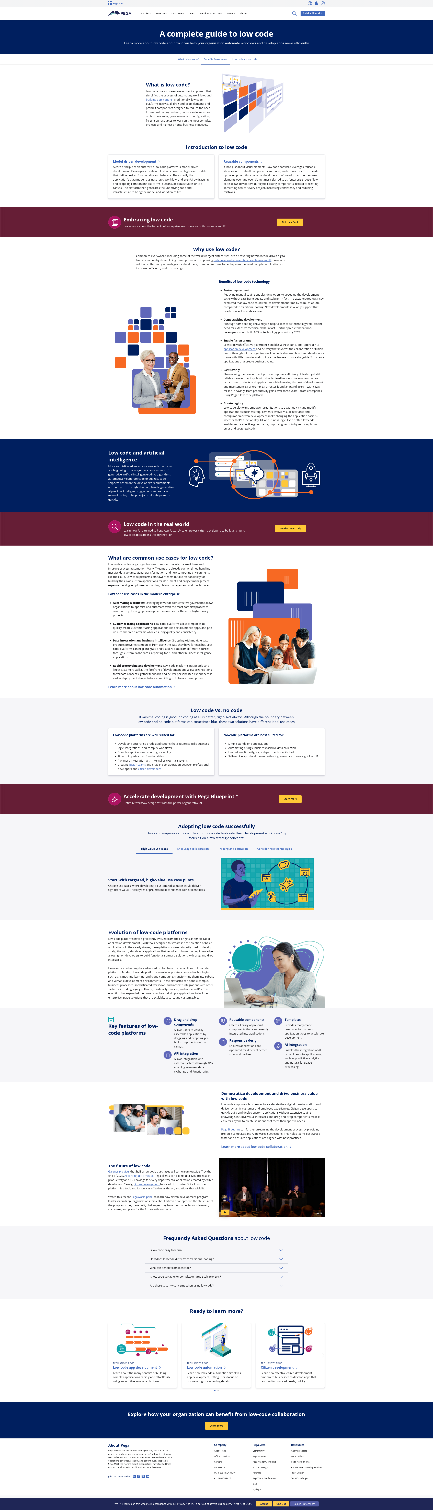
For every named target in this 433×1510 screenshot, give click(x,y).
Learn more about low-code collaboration (254, 1146)
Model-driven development (134, 161)
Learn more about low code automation (140, 687)
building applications (159, 100)
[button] (216, 1250)
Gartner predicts (119, 1171)
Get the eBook (290, 222)
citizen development (147, 1184)
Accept (264, 1503)
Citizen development (277, 1367)
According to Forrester (138, 1176)
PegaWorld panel (142, 1197)
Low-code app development (135, 1367)
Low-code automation (204, 1367)
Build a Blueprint (312, 13)
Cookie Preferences (304, 1503)
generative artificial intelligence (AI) (130, 474)
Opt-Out (281, 1503)
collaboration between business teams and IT (242, 260)
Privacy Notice (185, 1503)
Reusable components (241, 161)
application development (240, 349)
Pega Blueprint (230, 1129)
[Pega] (120, 13)
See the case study (290, 528)
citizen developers (149, 769)
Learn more (290, 798)
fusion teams (137, 764)
